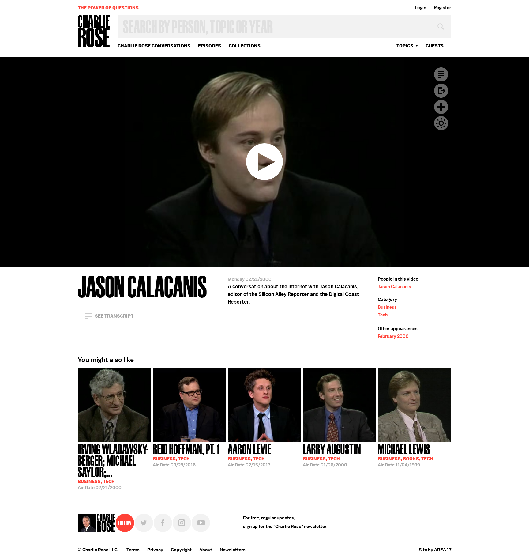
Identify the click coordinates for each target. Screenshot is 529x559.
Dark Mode (441, 123)
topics (404, 46)
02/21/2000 (113, 466)
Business (387, 307)
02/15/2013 (249, 455)
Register (442, 8)
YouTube (201, 523)
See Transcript (114, 316)
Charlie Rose (94, 31)
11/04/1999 (405, 455)
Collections (245, 46)
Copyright (181, 550)
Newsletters (233, 550)
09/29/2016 (186, 455)
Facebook (163, 523)
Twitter (144, 523)
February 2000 (393, 336)
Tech (383, 315)
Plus (441, 107)
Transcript (441, 74)
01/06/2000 (332, 455)
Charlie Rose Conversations (154, 46)
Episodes (209, 46)
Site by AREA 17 (435, 550)
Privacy (155, 550)
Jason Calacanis (394, 287)
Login (420, 8)
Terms (133, 550)
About (205, 550)
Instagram (182, 523)
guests (435, 46)
